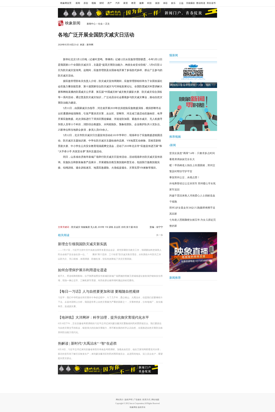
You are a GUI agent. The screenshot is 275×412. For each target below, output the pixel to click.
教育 (133, 3)
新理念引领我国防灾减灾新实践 (82, 244)
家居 (125, 3)
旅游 (157, 3)
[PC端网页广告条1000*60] (137, 13)
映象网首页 (65, 3)
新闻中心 (91, 24)
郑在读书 (211, 3)
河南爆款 (190, 3)
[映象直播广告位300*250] (193, 252)
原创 (86, 3)
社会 (100, 24)
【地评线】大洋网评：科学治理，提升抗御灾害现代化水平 (103, 317)
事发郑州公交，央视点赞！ (184, 177)
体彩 (165, 3)
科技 (149, 3)
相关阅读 (63, 235)
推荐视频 (175, 136)
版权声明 (128, 399)
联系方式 (146, 399)
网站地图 (155, 399)
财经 (101, 3)
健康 (141, 3)
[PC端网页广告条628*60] (108, 369)
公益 (181, 3)
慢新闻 (173, 55)
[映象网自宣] (193, 111)
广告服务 (137, 399)
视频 (94, 3)
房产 (109, 3)
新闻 (78, 3)
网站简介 (119, 399)
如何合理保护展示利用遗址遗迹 (82, 270)
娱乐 (173, 3)
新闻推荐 (175, 277)
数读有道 (200, 3)
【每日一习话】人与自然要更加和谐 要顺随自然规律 (98, 291)
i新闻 (172, 145)
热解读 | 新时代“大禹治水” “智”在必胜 (87, 343)
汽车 (117, 3)
